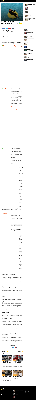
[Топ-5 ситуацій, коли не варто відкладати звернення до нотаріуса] (25, 57)
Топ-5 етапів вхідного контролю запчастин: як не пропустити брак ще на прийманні (31, 4)
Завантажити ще (12, 384)
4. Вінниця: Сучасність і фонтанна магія (6, 33)
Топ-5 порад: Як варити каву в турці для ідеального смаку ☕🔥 (18, 351)
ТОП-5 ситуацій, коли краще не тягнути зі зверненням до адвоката (30, 53)
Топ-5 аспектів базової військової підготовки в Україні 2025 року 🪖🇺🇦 (7, 351)
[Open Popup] (1, 394)
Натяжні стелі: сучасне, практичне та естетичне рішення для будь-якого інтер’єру (31, 19)
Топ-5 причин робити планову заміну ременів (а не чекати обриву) (7, 377)
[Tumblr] (16, 347)
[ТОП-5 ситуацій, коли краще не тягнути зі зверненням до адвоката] (25, 54)
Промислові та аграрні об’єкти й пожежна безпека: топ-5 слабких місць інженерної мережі (31, 8)
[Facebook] (12, 347)
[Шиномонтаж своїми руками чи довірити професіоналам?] (25, 60)
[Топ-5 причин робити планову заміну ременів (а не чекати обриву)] (26, 12)
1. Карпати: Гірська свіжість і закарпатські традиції (8, 31)
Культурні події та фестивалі (5, 36)
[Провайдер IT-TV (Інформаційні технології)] (25, 47)
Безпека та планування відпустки (6, 34)
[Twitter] (13, 347)
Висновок (4, 37)
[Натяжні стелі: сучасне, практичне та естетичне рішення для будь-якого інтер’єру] (26, 19)
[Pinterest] (15, 347)
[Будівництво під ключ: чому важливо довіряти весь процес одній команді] (14, 391)
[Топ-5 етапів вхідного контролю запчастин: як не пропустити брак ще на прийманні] (26, 5)
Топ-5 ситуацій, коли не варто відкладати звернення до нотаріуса (30, 57)
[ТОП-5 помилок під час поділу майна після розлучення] (26, 16)
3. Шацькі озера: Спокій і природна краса (7, 32)
